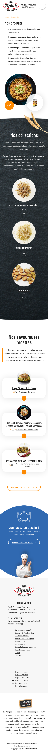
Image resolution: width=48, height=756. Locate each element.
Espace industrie (22, 677)
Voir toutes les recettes (22, 487)
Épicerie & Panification (24, 633)
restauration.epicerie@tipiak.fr (27, 621)
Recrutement (21, 686)
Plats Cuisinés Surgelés (24, 638)
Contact (18, 655)
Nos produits (20, 641)
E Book (17, 652)
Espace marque (21, 672)
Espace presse (21, 680)
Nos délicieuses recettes (25, 647)
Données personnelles (22, 746)
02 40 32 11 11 (16, 618)
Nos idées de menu (22, 650)
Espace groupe (21, 674)
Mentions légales (31, 743)
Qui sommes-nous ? (23, 630)
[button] (7, 105)
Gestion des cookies (14, 743)
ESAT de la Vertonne (33, 159)
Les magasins (21, 683)
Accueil (7, 17)
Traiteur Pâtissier (22, 636)
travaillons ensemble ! (22, 543)
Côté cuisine (20, 644)
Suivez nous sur (14, 624)
